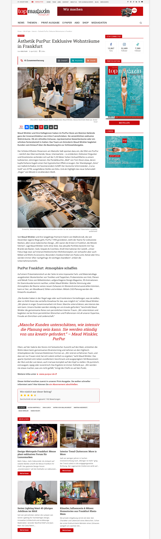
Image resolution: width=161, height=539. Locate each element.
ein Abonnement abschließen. (63, 384)
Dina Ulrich (47, 407)
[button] (140, 23)
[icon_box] (37, 2)
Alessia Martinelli (34, 407)
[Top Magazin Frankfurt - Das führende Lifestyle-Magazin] (34, 12)
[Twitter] (139, 1)
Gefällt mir (111, 43)
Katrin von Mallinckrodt (62, 407)
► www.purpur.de (46, 374)
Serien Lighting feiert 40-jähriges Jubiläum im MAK (35, 510)
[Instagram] (130, 1)
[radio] (21, 395)
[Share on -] (27, 127)
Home (20, 31)
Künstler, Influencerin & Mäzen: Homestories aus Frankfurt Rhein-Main (78, 511)
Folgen (124, 43)
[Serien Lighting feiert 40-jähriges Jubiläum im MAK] (37, 492)
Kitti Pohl (24, 51)
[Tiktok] (133, 1)
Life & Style (26, 31)
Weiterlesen (24, 473)
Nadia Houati (35, 411)
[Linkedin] (136, 1)
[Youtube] (142, 1)
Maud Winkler (23, 411)
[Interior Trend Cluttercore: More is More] (80, 436)
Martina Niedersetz (80, 407)
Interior (34, 31)
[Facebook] (127, 1)
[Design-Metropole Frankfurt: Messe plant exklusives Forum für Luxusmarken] (37, 436)
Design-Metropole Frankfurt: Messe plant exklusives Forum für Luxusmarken (37, 454)
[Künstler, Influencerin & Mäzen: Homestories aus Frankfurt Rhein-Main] (80, 492)
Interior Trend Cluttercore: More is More (78, 453)
